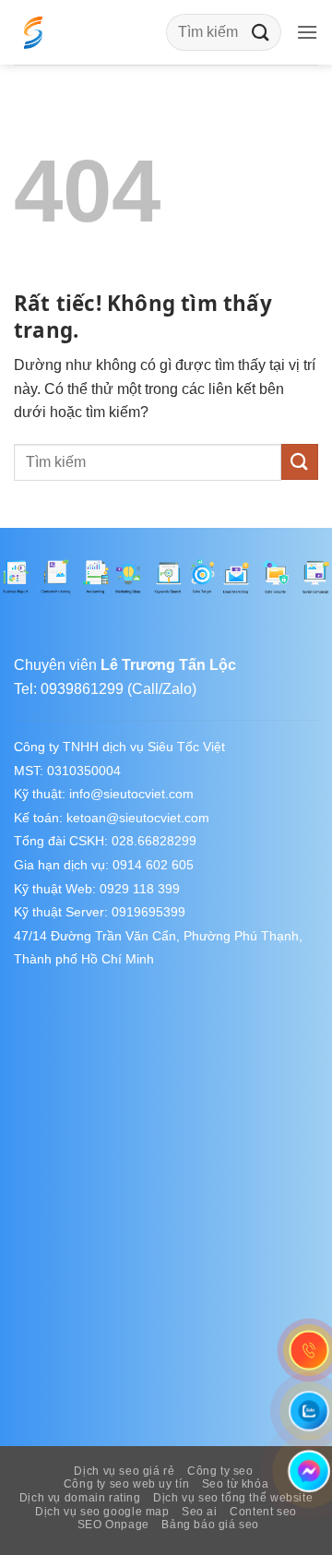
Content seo (263, 1511)
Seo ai (200, 1511)
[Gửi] (261, 32)
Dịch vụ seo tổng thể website (233, 1497)
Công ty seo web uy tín (126, 1483)
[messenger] (309, 1472)
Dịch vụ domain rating (80, 1497)
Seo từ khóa (235, 1483)
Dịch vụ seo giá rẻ (124, 1471)
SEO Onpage (113, 1524)
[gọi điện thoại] (309, 1350)
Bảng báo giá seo (210, 1524)
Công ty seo (220, 1471)
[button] (307, 31)
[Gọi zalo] (309, 1411)
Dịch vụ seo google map (102, 1511)
